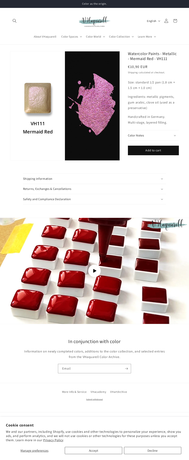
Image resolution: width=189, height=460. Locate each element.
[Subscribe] (126, 368)
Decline (152, 450)
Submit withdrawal (94, 399)
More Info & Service (74, 392)
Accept (93, 450)
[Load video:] (94, 271)
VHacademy (98, 392)
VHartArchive (118, 392)
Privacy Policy (53, 440)
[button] (14, 20)
